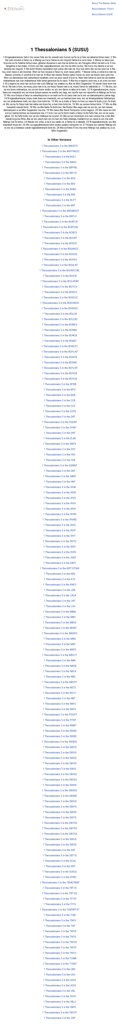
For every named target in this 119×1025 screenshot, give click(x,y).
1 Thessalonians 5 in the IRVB (59, 492)
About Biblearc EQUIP (102, 14)
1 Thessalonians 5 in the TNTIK (59, 931)
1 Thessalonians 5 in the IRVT (59, 535)
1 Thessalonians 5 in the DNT (59, 432)
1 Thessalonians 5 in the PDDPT (59, 714)
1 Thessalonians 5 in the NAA (59, 660)
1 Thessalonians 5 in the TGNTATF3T (59, 909)
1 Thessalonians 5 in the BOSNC (59, 362)
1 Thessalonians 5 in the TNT (59, 925)
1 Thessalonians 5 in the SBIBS (60, 736)
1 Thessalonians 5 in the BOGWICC (59, 248)
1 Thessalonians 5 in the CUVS (59, 411)
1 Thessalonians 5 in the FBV (59, 454)
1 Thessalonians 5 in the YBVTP (59, 1012)
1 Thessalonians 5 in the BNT (59, 205)
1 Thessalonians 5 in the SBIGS (60, 757)
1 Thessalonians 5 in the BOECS (59, 243)
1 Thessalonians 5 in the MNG (59, 638)
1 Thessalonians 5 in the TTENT (59, 963)
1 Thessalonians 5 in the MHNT (60, 627)
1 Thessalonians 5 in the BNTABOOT (59, 210)
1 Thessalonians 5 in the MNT (59, 644)
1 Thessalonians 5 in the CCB (59, 400)
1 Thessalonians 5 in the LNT (59, 600)
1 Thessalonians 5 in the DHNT (59, 427)
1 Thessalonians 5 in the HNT (59, 481)
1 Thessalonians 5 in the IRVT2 (59, 541)
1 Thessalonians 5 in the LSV (59, 606)
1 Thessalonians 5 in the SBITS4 (59, 833)
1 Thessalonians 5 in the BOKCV (59, 292)
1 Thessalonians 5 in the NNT (59, 698)
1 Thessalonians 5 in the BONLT (59, 340)
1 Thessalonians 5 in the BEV (59, 183)
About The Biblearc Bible (104, 3)
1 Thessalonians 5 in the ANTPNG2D (59, 151)
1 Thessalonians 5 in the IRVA (59, 487)
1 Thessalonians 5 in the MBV (59, 617)
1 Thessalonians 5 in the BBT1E (59, 172)
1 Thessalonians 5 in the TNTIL (59, 936)
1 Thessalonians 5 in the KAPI (59, 562)
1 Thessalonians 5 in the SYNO (59, 877)
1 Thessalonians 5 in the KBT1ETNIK (59, 568)
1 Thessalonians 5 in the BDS (59, 178)
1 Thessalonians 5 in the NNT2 (59, 703)
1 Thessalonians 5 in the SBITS (59, 817)
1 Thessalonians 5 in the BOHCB (59, 254)
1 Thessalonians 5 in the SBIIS (59, 768)
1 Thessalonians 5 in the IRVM (59, 514)
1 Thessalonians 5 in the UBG (59, 969)
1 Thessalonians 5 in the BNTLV (59, 216)
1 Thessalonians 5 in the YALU (59, 1001)
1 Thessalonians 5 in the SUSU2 (59, 871)
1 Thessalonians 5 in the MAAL (59, 611)
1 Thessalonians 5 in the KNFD (59, 584)
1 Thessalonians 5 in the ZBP (59, 1017)
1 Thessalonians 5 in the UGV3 (59, 985)
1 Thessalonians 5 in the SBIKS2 (59, 790)
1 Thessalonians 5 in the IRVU (59, 546)
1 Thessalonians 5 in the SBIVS (60, 844)
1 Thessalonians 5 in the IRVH (59, 503)
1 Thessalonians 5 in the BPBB (59, 384)
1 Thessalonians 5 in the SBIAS (60, 730)
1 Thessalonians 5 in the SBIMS (59, 795)
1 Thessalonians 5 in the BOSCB (59, 357)
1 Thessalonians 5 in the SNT (59, 866)
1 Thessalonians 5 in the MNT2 (59, 649)
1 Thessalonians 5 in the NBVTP (59, 682)
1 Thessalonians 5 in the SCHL (59, 860)
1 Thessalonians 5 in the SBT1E (59, 855)
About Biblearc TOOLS (103, 9)
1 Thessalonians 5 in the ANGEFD (59, 145)
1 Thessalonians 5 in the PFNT (59, 720)
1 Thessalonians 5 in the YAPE (59, 1007)
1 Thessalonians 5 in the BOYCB (59, 378)
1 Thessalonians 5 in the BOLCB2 (59, 319)
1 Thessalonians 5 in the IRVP (59, 530)
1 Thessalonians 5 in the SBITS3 (59, 828)
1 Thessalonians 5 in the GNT (59, 470)
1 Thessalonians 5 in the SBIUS (60, 839)
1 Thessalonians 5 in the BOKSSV (59, 308)
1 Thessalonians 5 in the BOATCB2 (59, 227)
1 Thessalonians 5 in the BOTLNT (60, 367)
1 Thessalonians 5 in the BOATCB (60, 221)
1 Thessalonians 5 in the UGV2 (59, 980)
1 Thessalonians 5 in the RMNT (59, 725)
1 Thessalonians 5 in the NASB (59, 665)
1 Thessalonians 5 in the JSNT (59, 557)
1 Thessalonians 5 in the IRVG (59, 497)
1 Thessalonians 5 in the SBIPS (59, 806)
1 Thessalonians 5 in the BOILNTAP (59, 281)
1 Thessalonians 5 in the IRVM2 (59, 519)
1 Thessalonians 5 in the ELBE (59, 438)
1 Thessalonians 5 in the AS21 (59, 156)
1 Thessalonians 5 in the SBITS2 (59, 822)
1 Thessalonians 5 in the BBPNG (59, 167)
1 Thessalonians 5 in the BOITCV (59, 286)
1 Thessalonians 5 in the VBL (59, 990)
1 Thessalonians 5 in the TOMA (59, 958)
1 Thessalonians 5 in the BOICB (59, 275)
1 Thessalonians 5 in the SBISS (60, 812)
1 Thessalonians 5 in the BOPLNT (59, 351)
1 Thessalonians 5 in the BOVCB (59, 373)
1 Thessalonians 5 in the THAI (59, 915)
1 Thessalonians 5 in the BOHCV (59, 259)
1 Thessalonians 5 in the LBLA (59, 595)
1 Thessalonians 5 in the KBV (59, 573)
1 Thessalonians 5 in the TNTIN (60, 942)
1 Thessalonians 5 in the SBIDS (59, 752)
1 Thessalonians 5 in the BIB (59, 194)
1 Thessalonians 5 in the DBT (59, 416)
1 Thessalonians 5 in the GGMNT (59, 465)
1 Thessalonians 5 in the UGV (59, 974)
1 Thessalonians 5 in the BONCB (59, 335)
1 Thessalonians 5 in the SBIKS (60, 785)
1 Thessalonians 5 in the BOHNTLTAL (59, 270)
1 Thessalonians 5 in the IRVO (59, 525)
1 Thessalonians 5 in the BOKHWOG (59, 302)
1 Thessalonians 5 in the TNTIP (60, 947)
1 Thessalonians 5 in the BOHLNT (59, 265)
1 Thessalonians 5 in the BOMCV (59, 324)
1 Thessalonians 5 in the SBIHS (59, 763)
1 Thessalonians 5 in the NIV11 (59, 692)
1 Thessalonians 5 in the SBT (59, 850)
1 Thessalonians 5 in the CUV (59, 405)
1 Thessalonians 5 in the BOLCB (59, 313)
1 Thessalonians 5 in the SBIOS (59, 801)
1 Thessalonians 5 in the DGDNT (59, 422)
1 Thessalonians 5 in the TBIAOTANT (59, 882)
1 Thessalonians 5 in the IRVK (59, 508)
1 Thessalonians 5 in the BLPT (59, 200)
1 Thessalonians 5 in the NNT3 (59, 709)
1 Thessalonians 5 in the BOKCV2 (59, 297)
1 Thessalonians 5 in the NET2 (59, 687)
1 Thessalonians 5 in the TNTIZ (59, 952)
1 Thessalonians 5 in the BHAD (59, 189)
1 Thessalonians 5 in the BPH (59, 389)
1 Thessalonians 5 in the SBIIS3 (59, 779)
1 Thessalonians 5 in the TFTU (59, 904)
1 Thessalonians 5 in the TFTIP (59, 898)
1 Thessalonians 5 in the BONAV (59, 330)
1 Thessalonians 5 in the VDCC (59, 996)
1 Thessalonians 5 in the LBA (59, 590)
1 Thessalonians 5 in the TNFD (59, 920)
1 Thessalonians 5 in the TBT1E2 (59, 893)
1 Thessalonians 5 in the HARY (59, 476)
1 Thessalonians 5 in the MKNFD (59, 633)
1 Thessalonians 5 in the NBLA (59, 671)
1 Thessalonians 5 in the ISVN (59, 552)
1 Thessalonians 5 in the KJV (59, 579)
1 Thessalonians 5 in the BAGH (59, 162)
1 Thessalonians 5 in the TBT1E (59, 887)
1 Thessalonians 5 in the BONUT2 (59, 346)
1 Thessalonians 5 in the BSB (59, 395)
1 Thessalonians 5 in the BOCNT (59, 237)
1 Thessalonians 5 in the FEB (59, 460)
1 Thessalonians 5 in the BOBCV (59, 232)
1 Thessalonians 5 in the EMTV (59, 443)
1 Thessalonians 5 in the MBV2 (59, 622)
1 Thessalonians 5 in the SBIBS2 (59, 741)
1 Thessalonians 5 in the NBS (59, 676)
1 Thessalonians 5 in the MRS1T (59, 655)
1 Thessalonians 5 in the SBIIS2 (59, 774)
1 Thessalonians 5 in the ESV (59, 449)
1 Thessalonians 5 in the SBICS (60, 747)
